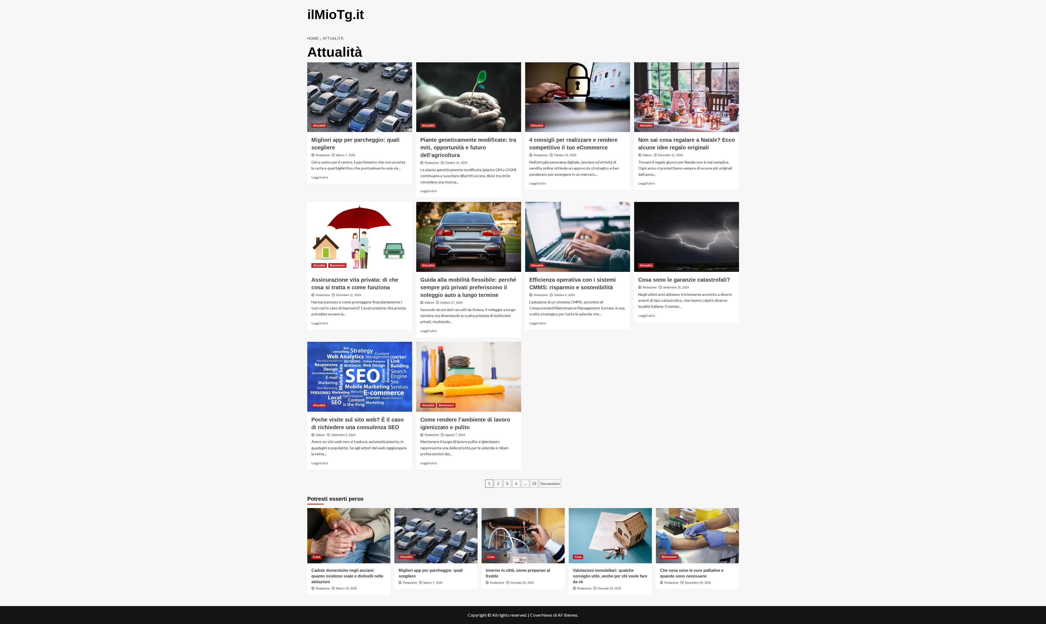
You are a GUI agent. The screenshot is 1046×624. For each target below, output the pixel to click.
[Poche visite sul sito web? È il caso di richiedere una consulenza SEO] (359, 377)
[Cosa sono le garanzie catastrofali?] (686, 237)
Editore (647, 155)
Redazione (323, 155)
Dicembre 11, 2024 (670, 155)
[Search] (735, 36)
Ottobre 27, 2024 (451, 302)
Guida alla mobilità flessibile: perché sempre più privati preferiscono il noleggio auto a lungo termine (468, 287)
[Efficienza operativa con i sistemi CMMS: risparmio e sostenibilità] (577, 237)
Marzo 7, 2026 (345, 155)
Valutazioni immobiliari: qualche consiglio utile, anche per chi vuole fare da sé (610, 576)
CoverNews (541, 614)
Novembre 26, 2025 (698, 582)
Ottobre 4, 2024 (564, 295)
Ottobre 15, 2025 (456, 162)
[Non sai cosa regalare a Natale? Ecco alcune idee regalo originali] (686, 97)
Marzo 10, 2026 (346, 588)
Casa (316, 556)
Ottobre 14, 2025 (565, 155)
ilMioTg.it (335, 14)
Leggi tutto (319, 177)
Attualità (319, 125)
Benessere (337, 265)
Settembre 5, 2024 (343, 435)
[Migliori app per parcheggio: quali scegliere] (359, 97)
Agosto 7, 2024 (455, 435)
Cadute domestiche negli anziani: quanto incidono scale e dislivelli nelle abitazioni (347, 576)
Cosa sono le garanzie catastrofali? (684, 280)
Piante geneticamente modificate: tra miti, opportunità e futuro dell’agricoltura (468, 147)
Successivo (550, 483)
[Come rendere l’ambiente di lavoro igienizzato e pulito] (468, 377)
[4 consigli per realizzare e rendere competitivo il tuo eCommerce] (577, 97)
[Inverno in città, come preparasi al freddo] (523, 535)
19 (534, 483)
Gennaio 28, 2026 (522, 582)
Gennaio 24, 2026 (609, 588)
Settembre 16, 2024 (676, 287)
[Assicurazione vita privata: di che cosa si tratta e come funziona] (359, 237)
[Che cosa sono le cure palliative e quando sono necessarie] (697, 535)
